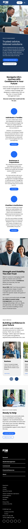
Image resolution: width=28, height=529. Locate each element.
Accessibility (5, 497)
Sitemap (5, 499)
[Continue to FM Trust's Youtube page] (7, 521)
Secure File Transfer (7, 491)
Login (19, 2)
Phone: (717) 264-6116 (8, 515)
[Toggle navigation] (24, 2)
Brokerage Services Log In (10, 60)
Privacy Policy (6, 502)
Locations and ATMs (7, 504)
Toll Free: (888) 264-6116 (8, 517)
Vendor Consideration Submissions (11, 493)
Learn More (14, 144)
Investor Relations (7, 495)
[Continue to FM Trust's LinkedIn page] (11, 521)
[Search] (14, 2)
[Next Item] (16, 379)
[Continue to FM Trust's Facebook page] (19, 521)
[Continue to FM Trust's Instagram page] (4, 521)
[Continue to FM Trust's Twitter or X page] (15, 521)
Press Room (5, 485)
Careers (4, 487)
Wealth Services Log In (9, 63)
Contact (5, 489)
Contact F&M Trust (8, 433)
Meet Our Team (8, 437)
